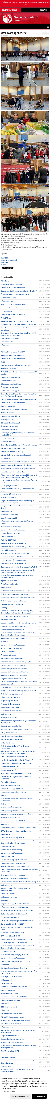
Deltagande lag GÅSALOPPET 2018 (13, 811)
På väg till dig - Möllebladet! (10, 416)
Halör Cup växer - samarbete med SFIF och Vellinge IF (19, 882)
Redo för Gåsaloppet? (9, 717)
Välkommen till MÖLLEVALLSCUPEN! (14, 997)
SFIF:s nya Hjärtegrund (9, 486)
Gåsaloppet (5, 345)
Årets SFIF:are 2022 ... (8, 413)
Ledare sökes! (6, 1066)
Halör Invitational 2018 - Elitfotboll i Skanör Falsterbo (19, 828)
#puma (3, 264)
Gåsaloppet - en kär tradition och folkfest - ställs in (18, 597)
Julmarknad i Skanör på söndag (12, 452)
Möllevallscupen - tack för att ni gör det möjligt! (17, 321)
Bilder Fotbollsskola (8, 1058)
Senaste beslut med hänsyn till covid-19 (15, 553)
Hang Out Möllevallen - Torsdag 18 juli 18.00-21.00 (18, 690)
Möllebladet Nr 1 (6, 714)
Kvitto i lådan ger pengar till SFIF (12, 739)
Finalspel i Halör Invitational (10, 704)
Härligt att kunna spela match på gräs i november (18, 468)
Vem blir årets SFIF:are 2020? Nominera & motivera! (19, 557)
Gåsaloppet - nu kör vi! (9, 430)
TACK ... (3, 362)
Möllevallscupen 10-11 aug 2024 (12, 355)
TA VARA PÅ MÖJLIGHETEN (10, 1051)
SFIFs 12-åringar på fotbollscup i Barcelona (16, 831)
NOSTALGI (4, 642)
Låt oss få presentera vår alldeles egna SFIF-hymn (18, 399)
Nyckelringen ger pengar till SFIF (12, 736)
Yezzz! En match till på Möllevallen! (13, 472)
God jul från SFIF (6, 311)
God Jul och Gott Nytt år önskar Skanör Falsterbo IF (19, 291)
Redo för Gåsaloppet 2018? (10, 817)
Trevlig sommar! (6, 511)
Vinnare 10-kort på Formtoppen (12, 853)
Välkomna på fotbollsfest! (10, 338)
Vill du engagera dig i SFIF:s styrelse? (14, 409)
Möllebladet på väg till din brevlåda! (13, 543)
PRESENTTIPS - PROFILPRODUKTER (13, 665)
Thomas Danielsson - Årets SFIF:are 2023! (15, 365)
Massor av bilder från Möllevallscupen (14, 987)
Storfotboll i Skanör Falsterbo (11, 711)
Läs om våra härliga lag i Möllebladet (14, 860)
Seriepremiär (5, 834)
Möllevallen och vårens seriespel (12, 630)
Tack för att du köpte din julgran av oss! (15, 955)
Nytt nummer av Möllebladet (11, 785)
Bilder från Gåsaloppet (9, 1007)
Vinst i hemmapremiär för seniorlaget (14, 757)
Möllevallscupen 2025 (8, 298)
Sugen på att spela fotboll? (10, 1036)
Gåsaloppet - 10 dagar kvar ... (11, 697)
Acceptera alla (39, 1096)
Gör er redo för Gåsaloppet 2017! (12, 924)
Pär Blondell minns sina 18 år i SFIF (13, 352)
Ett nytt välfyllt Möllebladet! (10, 423)
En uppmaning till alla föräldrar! (12, 658)
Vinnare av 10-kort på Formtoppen (13, 288)
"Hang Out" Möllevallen (9, 733)
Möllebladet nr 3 (6, 885)
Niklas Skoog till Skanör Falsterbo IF (13, 304)
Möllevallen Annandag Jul (10, 767)
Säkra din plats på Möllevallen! (11, 726)
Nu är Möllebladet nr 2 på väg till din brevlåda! (17, 687)
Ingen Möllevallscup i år (9, 518)
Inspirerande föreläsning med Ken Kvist (14, 672)
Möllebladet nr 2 (6, 795)
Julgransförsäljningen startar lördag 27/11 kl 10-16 (18, 462)
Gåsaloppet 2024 (7, 342)
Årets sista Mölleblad (8, 369)
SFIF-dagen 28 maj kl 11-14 (10, 936)
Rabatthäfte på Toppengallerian (12, 789)
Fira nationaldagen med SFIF (11, 917)
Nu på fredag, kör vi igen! (9, 701)
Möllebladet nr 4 (6, 965)
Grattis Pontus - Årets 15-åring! (11, 850)
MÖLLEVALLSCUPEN (8, 894)
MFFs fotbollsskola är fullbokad (12, 1014)
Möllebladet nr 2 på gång (9, 897)
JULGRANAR (5, 458)
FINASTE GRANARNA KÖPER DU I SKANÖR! (16, 773)
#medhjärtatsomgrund (9, 260)
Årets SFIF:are (6, 318)
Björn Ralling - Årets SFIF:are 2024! (13, 315)
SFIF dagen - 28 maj (8, 951)
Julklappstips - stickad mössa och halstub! (16, 465)
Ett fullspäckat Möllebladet (10, 377)
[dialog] (25, 1087)
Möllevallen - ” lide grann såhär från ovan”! (15, 591)
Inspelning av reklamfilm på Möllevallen (14, 878)
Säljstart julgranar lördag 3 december (14, 968)
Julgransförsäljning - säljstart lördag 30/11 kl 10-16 (19, 662)
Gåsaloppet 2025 (7, 301)
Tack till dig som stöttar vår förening (13, 601)
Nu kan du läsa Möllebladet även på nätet (15, 1020)
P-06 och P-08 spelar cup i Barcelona (13, 838)
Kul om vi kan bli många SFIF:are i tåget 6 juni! (17, 729)
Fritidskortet (5, 281)
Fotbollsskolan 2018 (8, 846)
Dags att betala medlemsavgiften (12, 1039)
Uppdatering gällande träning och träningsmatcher (18, 623)
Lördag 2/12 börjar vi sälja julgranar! (13, 863)
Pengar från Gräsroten (8, 550)
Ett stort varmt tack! (7, 856)
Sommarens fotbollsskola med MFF (13, 792)
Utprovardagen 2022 (14, 33)
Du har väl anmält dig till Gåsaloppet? (14, 914)
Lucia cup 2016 (6, 983)
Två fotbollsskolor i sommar (11, 1024)
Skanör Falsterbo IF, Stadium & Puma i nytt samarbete (19, 445)
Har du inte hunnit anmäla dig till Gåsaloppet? (17, 910)
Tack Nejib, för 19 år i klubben (11, 977)
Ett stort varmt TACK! (8, 406)
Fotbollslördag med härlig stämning (13, 626)
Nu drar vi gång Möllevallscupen (12, 1042)
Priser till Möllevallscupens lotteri (12, 1017)
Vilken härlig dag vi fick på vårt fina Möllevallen (17, 921)
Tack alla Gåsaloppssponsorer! (12, 694)
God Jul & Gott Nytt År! (9, 770)
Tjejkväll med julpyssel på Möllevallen (14, 668)
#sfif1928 (4, 258)
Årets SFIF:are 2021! (8, 441)
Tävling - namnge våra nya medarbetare (14, 594)
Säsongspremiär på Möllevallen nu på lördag (16, 939)
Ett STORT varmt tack (8, 652)
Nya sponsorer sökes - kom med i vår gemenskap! (18, 325)
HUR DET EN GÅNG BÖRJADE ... (12, 807)
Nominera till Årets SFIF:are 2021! (12, 494)
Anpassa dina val (8, 1091)
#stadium (4, 262)
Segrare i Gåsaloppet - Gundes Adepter (15, 904)
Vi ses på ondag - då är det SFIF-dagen (14, 821)
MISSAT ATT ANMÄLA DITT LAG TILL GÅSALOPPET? (19, 814)
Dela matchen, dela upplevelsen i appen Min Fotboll (19, 567)
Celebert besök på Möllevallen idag (13, 560)
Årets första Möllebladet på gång (12, 932)
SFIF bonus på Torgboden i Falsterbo (14, 943)
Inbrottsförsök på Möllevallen (11, 648)
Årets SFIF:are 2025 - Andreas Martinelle (15, 294)
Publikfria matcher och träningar (12, 604)
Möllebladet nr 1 (6, 824)
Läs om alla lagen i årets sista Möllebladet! (16, 455)
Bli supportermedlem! (8, 619)
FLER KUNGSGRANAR (8, 540)
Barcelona (4, 900)
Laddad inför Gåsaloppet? (10, 391)
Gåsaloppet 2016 (7, 1027)
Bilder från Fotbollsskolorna (11, 1000)
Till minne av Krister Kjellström (11, 284)
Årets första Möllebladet (9, 387)
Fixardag (4, 608)
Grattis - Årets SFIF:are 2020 (10, 533)
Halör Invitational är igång (10, 707)
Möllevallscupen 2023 (8, 381)
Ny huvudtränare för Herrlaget (11, 526)
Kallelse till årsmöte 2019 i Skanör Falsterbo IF (17, 760)
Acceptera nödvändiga (20, 1096)
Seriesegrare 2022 (7, 419)
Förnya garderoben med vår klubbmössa (15, 866)
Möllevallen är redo (7, 743)
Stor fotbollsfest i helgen (9, 993)
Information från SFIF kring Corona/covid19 (16, 638)
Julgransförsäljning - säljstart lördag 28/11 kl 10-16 (19, 547)
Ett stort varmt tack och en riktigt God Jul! (15, 961)
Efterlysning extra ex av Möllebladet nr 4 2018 (16, 763)
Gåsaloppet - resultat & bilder (11, 384)
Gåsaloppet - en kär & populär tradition (14, 907)
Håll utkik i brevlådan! (8, 497)
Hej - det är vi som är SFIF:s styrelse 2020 (15, 616)
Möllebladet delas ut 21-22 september (14, 675)
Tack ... (3, 804)
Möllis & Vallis (6, 587)
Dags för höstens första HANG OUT (13, 679)
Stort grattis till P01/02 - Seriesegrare (13, 875)
